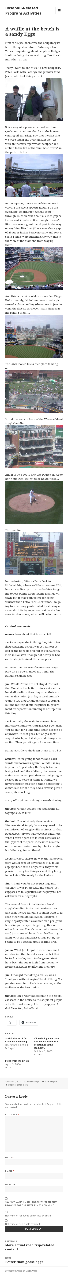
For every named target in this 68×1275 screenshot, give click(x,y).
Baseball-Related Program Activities (23, 10)
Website (10, 1184)
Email (9, 1171)
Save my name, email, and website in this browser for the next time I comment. (31, 1204)
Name (9, 1157)
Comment (12, 1114)
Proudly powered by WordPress (21, 1270)
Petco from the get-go (17, 1060)
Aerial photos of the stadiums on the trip (16, 1040)
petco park (22, 1084)
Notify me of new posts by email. (22, 1224)
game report (51, 1081)
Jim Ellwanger (33, 1081)
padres (12, 1084)
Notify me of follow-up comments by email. (28, 1215)
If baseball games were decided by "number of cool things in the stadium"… (46, 1043)
